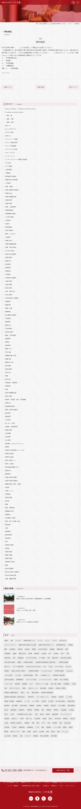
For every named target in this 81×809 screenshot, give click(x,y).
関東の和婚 (8, 555)
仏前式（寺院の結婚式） (24, 779)
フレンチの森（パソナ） (42, 697)
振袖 (47, 731)
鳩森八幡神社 (71, 705)
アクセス (54, 640)
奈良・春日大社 (10, 291)
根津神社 (39, 705)
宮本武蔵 (7, 727)
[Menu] (77, 2)
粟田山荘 (8, 470)
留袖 (58, 731)
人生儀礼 (71, 710)
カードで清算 (35, 701)
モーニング (65, 731)
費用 (6, 649)
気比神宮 (7, 718)
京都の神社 (8, 203)
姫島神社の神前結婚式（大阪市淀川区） (15, 697)
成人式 (12, 714)
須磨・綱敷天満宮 (10, 578)
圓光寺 (48, 714)
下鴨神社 (8, 173)
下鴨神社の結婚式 (63, 662)
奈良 (14, 657)
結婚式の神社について (29, 640)
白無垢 (29, 731)
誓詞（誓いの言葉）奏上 (12, 521)
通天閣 (6, 731)
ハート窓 (27, 701)
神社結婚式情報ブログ (12, 467)
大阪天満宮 (8, 284)
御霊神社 (8, 338)
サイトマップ (69, 785)
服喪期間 (24, 684)
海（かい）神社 (10, 423)
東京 (43, 710)
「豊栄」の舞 (9, 122)
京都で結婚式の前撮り (12, 190)
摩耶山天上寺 (9, 362)
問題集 (34, 649)
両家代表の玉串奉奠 (11, 180)
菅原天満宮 (8, 497)
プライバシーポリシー (10, 644)
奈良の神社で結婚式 (10, 662)
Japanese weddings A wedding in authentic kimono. (20, 109)
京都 (48, 657)
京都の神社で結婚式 (66, 657)
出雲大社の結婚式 (10, 254)
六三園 (73, 684)
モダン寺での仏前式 (31, 657)
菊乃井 (7, 501)
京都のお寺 (8, 193)
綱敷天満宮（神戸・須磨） (13, 484)
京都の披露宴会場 (10, 196)
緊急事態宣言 (19, 679)
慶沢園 (44, 718)
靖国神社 (65, 718)
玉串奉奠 (8, 433)
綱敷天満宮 (60, 649)
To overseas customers (46, 671)
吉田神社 (8, 264)
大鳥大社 (72, 718)
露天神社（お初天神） (16, 723)
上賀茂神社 (8, 169)
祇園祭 (56, 679)
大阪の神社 (8, 281)
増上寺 (6, 710)
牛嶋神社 (46, 705)
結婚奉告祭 (22, 727)
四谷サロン (15, 718)
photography (69, 671)
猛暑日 (65, 727)
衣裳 (21, 736)
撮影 (43, 727)
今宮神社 (8, 220)
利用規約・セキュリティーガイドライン (65, 782)
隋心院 (42, 714)
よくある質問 (65, 779)
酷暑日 (71, 727)
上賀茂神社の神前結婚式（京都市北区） (45, 662)
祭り (50, 653)
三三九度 (8, 163)
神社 (12, 640)
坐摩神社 (8, 271)
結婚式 (6, 640)
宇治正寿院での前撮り (12, 298)
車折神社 (8, 538)
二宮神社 (8, 183)
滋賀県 (19, 662)
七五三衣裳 (7, 736)
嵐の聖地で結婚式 (10, 315)
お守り (62, 653)
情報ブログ (8, 349)
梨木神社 (8, 413)
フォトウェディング (66, 714)
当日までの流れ (39, 779)
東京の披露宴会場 (10, 393)
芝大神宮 (51, 701)
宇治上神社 (8, 295)
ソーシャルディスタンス (45, 679)
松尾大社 (8, 403)
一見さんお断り (9, 675)
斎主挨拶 (8, 365)
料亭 (36, 675)
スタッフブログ (6, 73)
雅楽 (6, 565)
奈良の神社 (8, 288)
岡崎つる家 (8, 308)
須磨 (66, 649)
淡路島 (14, 653)
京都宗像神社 (9, 210)
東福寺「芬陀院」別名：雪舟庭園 (15, 399)
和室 (33, 723)
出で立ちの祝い (10, 251)
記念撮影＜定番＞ (10, 518)
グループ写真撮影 (10, 146)
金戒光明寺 (55, 714)
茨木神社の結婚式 (28, 675)
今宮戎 (6, 723)
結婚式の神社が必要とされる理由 (27, 644)
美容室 (7, 487)
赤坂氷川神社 (71, 701)
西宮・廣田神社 (10, 508)
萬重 (6, 504)
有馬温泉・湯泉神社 (11, 382)
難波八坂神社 (35, 692)
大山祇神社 (64, 710)
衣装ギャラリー (26, 782)
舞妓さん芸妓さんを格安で (19, 671)
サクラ (43, 723)
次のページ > (73, 87)
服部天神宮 (55, 657)
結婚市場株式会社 (60, 644)
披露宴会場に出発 (10, 355)
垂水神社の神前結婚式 (47, 692)
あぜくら (8, 125)
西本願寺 (51, 688)
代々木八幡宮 (61, 705)
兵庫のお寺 (8, 240)
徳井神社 (8, 345)
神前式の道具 (9, 457)
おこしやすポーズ (10, 129)
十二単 (37, 727)
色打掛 (35, 731)
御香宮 (7, 342)
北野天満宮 (8, 257)
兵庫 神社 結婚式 (56, 684)
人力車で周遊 (9, 217)
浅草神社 (48, 710)
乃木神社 (43, 701)
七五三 (6, 714)
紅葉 (49, 723)
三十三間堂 (8, 166)
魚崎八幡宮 (43, 688)
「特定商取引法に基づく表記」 (25, 714)
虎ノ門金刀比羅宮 (60, 701)
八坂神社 (8, 237)
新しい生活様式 (64, 679)
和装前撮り (22, 710)
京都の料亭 (8, 200)
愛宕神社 (7, 705)
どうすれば (18, 675)
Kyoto (44, 666)
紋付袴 (53, 731)
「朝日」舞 (8, 115)
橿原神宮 (8, 416)
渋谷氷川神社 (23, 705)
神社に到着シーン (10, 460)
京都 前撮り (9, 186)
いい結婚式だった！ (45, 675)
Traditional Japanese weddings (33, 666)
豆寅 (6, 528)
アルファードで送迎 (11, 139)
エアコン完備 (57, 727)
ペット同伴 (69, 697)
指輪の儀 (8, 359)
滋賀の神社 (8, 430)
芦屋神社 (8, 494)
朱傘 (6, 389)
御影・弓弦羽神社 (10, 335)
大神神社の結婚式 (10, 278)
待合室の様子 (9, 332)
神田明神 (35, 736)
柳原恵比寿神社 (10, 406)
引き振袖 (41, 731)
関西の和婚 (8, 558)
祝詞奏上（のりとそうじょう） (14, 443)
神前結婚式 (21, 657)
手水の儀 (8, 352)
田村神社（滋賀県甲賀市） (11, 692)
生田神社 (8, 437)
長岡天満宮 (8, 552)
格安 (61, 723)
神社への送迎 (9, 464)
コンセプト (18, 640)
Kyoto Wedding (59, 666)
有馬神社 (8, 386)
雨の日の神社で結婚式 (12, 572)
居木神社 (53, 705)
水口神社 (8, 420)
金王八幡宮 (15, 705)
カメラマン (28, 736)
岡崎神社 (8, 311)
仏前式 (7, 224)
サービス (40, 640)
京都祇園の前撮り (10, 213)
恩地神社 (27, 723)
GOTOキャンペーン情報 (42, 684)
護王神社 (8, 524)
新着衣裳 (17, 684)
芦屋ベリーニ (9, 491)
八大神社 (14, 727)
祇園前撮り (19, 701)
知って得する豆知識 (52, 779)
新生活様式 (8, 369)
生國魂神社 (30, 727)
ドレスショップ (10, 156)
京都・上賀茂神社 (10, 207)
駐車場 (30, 653)
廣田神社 (8, 322)
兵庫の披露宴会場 (10, 244)
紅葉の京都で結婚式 (11, 480)
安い (28, 692)
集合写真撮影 (9, 568)
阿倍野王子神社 (10, 562)
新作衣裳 (61, 697)
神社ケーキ (29, 718)
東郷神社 (32, 705)
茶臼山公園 (67, 723)
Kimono (51, 666)
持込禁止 (15, 736)
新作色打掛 (31, 697)
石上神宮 (8, 440)
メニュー (47, 640)
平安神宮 (8, 318)
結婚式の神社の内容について (46, 644)
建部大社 (8, 325)
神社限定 (54, 723)
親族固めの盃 (9, 511)
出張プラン (7, 666)
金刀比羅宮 (37, 718)
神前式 (7, 447)
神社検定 (27, 649)
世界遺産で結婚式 (10, 176)
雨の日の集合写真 (10, 575)
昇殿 (6, 376)
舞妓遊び (7, 671)
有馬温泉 (52, 649)
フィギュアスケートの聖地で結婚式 (16, 159)
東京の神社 (8, 396)
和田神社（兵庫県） (61, 688)
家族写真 (8, 305)
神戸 (68, 653)
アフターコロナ (9, 684)
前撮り (22, 692)
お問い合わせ (62, 640)
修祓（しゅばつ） (10, 234)
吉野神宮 (8, 267)
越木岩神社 (8, 535)
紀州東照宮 (66, 684)
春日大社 (8, 379)
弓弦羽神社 (8, 328)
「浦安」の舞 (9, 119)
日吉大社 (8, 372)
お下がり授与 (9, 132)
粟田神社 (8, 474)
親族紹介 (8, 514)
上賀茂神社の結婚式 (33, 671)
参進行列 (8, 261)
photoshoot (68, 666)
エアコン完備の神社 (11, 142)
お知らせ (8, 136)
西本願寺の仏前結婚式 (59, 675)
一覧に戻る (40, 87)
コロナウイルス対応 (11, 149)
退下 (6, 541)
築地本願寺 (13, 710)
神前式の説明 (9, 453)
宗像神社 (8, 301)
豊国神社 (8, 531)
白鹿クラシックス (33, 688)
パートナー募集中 (13, 785)
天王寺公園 (58, 718)
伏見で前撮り (9, 230)
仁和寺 (22, 718)
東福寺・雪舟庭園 (9, 701)
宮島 (6, 688)
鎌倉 (38, 723)
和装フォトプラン (15, 731)
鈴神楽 (7, 548)
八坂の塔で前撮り (42, 649)
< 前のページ (7, 87)
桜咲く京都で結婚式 (11, 409)
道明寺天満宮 (9, 545)
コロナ (31, 684)
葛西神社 (48, 727)
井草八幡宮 (54, 736)
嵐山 (36, 714)
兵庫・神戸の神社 (10, 247)
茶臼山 (50, 718)
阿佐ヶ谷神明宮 (44, 736)
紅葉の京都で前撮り (11, 477)
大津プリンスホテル (14, 688)
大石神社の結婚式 (59, 671)
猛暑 (23, 731)
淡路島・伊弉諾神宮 (11, 426)
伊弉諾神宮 (8, 227)
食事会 (24, 688)
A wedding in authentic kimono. (14, 112)
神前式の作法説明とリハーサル (14, 450)
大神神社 (8, 274)
